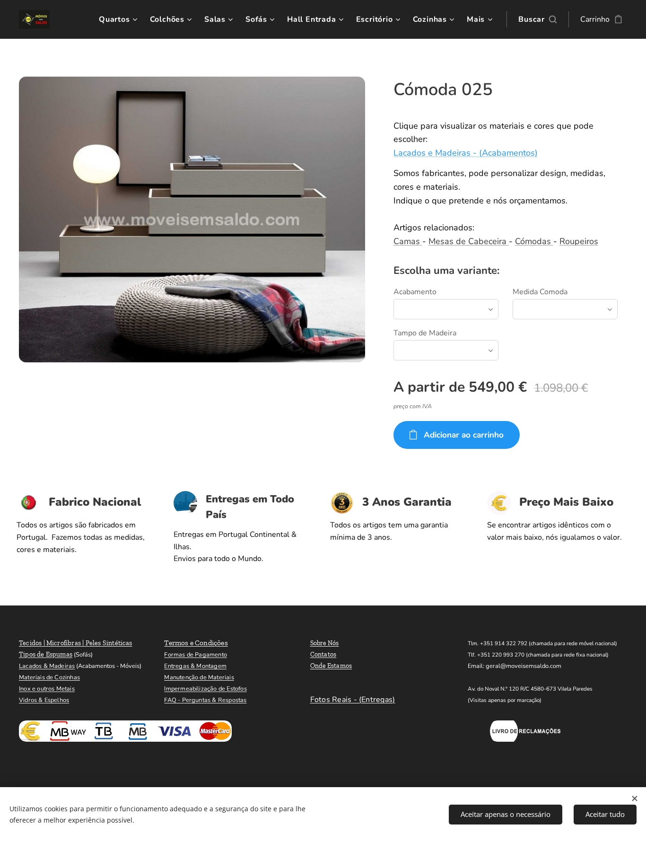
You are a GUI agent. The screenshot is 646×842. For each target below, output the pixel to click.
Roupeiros (578, 241)
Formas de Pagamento (195, 654)
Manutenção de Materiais (199, 677)
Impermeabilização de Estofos (205, 688)
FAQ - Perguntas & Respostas (205, 700)
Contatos (323, 654)
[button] (537, 19)
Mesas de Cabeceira (468, 241)
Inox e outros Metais (47, 688)
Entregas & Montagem (195, 666)
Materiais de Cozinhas (49, 677)
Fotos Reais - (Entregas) (352, 699)
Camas (407, 241)
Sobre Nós (324, 643)
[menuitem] (119, 19)
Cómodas (534, 241)
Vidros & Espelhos (44, 700)
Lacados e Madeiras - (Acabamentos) (465, 152)
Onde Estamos (331, 666)
